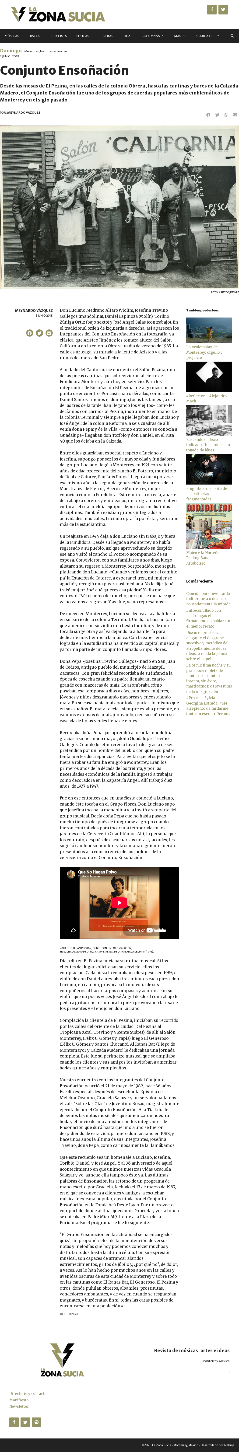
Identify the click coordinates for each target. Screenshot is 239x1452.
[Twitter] (223, 9)
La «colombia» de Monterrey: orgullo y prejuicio (204, 352)
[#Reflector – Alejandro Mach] (209, 390)
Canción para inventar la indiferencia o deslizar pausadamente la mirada (208, 598)
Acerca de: (204, 36)
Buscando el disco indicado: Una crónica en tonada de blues (208, 444)
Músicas (12, 36)
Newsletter (19, 1406)
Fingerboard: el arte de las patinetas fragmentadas (206, 493)
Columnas (151, 36)
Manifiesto (18, 1400)
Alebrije (229, 1445)
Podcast (83, 36)
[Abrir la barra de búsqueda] (232, 36)
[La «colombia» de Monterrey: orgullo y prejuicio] (209, 342)
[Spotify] (36, 1422)
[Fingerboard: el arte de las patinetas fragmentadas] (209, 483)
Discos (34, 36)
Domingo (11, 50)
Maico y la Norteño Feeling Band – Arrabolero (202, 558)
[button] (208, 115)
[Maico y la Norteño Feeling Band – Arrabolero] (209, 547)
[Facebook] (212, 9)
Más (177, 36)
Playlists (58, 36)
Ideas (127, 36)
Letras (107, 36)
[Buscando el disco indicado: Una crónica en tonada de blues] (209, 434)
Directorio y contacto (27, 1393)
